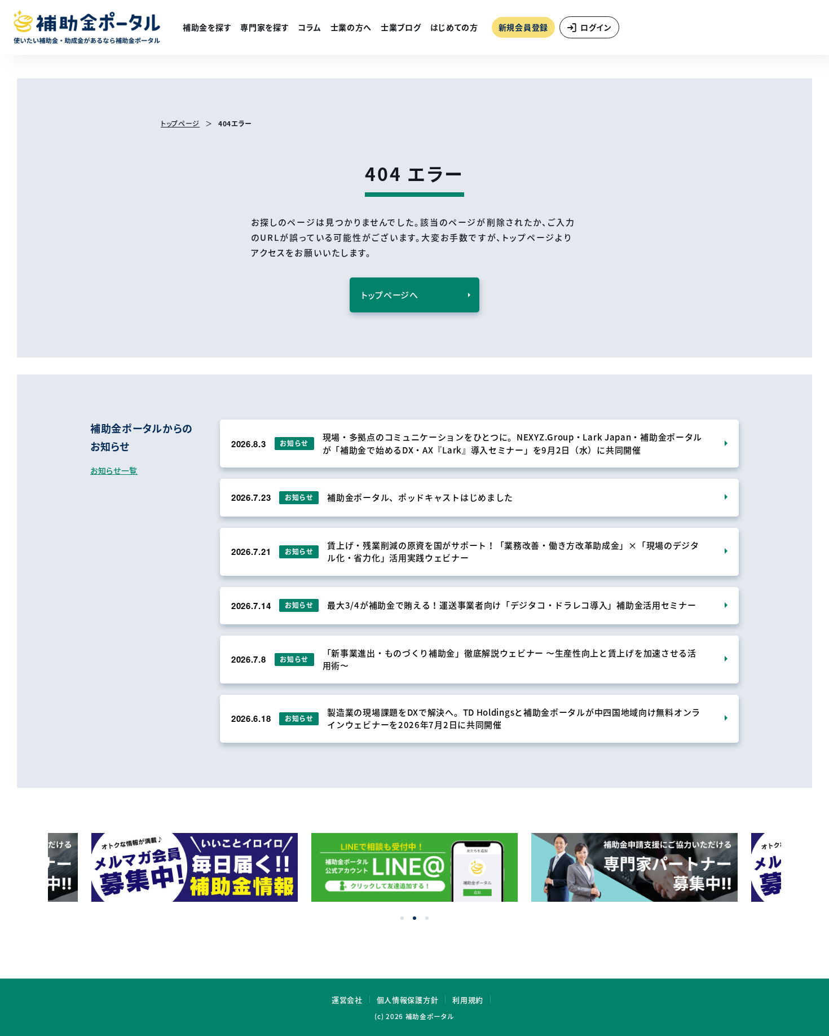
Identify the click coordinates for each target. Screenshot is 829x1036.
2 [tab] (414, 918)
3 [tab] (427, 918)
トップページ (180, 123)
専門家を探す (264, 27)
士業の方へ (351, 27)
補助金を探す (207, 27)
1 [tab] (402, 918)
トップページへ (389, 295)
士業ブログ (401, 27)
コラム (309, 27)
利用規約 (467, 999)
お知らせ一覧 (114, 470)
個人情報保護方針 (408, 999)
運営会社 (347, 999)
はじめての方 (454, 27)
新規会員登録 (523, 27)
